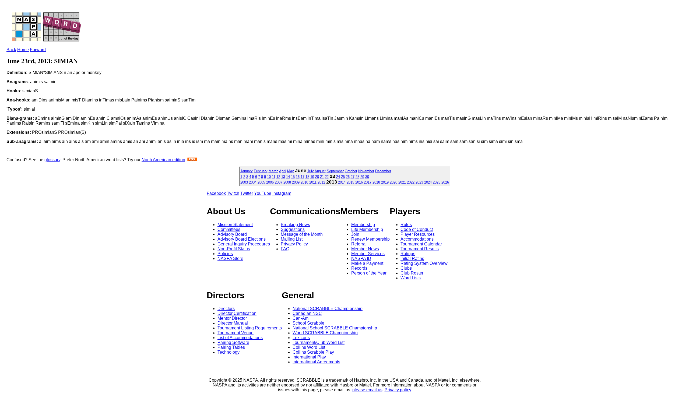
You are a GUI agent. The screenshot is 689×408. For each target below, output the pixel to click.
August (320, 171)
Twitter (246, 193)
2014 (342, 182)
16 (298, 177)
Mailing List (292, 239)
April (282, 171)
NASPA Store (230, 258)
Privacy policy (398, 390)
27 (352, 177)
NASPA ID (361, 258)
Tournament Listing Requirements (249, 328)
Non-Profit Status (233, 249)
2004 (252, 182)
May (290, 171)
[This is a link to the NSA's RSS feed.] (192, 159)
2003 (244, 182)
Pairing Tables (231, 347)
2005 (261, 182)
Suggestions (293, 229)
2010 (304, 182)
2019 (385, 182)
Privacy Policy (294, 244)
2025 (436, 182)
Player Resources (417, 234)
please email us (367, 390)
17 (302, 177)
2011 (313, 182)
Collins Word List (309, 347)
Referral (359, 244)
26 (348, 177)
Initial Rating (412, 258)
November (366, 171)
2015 (350, 182)
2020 (393, 182)
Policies (225, 253)
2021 (402, 182)
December (383, 171)
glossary (52, 159)
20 (317, 177)
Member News (365, 249)
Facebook (216, 193)
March (273, 171)
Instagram (281, 193)
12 (278, 177)
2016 (359, 182)
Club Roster (411, 273)
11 (273, 177)
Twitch (233, 193)
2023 (419, 182)
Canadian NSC (307, 313)
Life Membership (367, 229)
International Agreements (316, 362)
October (351, 171)
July (310, 171)
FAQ (285, 249)
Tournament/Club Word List (318, 342)
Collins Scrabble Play (313, 352)
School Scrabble (308, 323)
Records (359, 268)
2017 (367, 182)
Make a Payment (367, 263)
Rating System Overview (424, 263)
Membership (363, 224)
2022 (410, 182)
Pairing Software (233, 342)
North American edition (163, 159)
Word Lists (410, 278)
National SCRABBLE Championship (328, 308)
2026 (445, 182)
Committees (228, 229)
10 (269, 177)
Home (23, 49)
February (261, 171)
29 (362, 177)
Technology (228, 352)
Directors (226, 308)
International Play (309, 357)
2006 (270, 182)
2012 (321, 182)
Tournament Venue (235, 332)
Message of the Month (302, 234)
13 (283, 177)
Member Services (368, 253)
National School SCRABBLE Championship (335, 328)
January (246, 171)
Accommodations (417, 239)
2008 (287, 182)
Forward (38, 49)
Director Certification (236, 313)
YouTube (262, 193)
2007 (278, 182)
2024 (428, 182)
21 (322, 177)
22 (327, 177)
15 (293, 177)
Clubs (406, 268)
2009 (296, 182)
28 (357, 177)
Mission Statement (235, 224)
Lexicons (301, 337)
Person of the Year (368, 273)
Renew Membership (370, 239)
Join (355, 234)
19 (312, 177)
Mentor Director (232, 318)
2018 (376, 182)
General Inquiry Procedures (243, 244)
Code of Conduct (416, 229)
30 (367, 177)
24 (338, 177)
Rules (406, 224)
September (335, 171)
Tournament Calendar (421, 244)
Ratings (407, 253)
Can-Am (300, 318)
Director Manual (232, 323)
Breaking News (295, 224)
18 (307, 177)
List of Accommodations (240, 337)
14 (288, 177)
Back (11, 49)
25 (343, 177)
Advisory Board (232, 234)
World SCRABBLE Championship (325, 332)
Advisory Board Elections (241, 239)
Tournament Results (419, 249)
